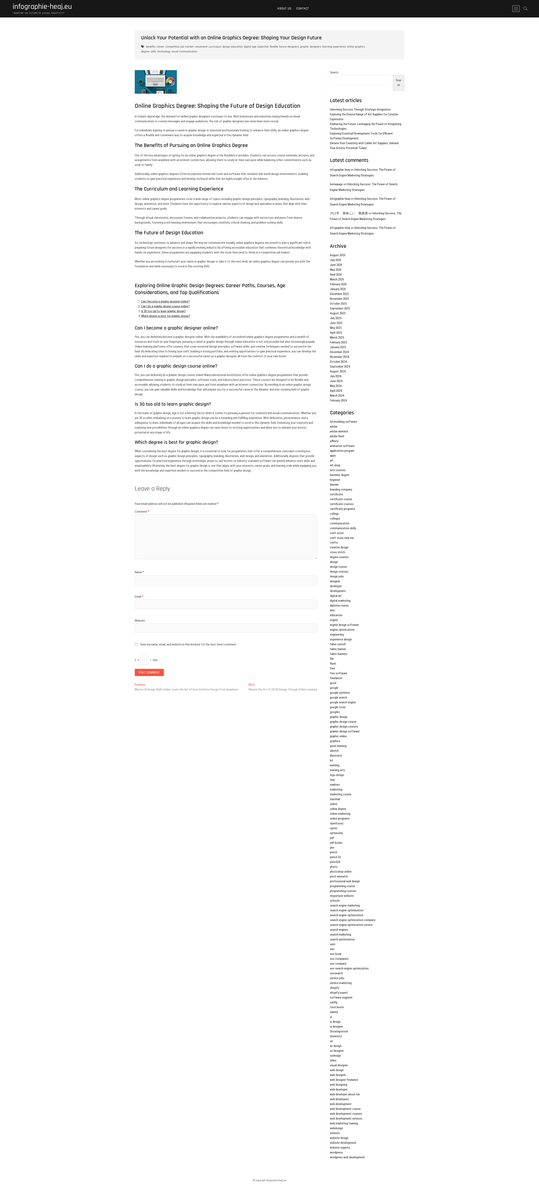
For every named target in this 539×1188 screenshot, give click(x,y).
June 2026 (336, 265)
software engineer (341, 997)
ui (331, 1017)
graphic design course (343, 722)
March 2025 (337, 337)
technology (163, 51)
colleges (335, 518)
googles (335, 712)
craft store (337, 533)
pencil (333, 852)
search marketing (340, 934)
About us (284, 8)
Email (139, 597)
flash (333, 663)
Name (139, 572)
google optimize (340, 693)
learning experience (334, 47)
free (332, 668)
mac (332, 780)
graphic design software (345, 731)
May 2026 (336, 270)
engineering (337, 634)
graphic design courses (344, 726)
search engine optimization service (351, 925)
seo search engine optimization (349, 968)
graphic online (338, 736)
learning (334, 765)
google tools (338, 707)
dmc (332, 610)
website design (339, 1138)
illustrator (336, 755)
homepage (336, 184)
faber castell (338, 644)
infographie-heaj (340, 170)
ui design (335, 1022)
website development (343, 1143)
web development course (345, 1109)
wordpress (336, 1152)
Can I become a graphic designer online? (165, 301)
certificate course (341, 499)
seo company (338, 963)
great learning (338, 746)
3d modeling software (343, 422)
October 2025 (338, 303)
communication (339, 523)
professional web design (345, 881)
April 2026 (336, 274)
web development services (346, 1118)
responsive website (342, 896)
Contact (302, 8)
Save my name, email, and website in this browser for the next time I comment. (188, 644)
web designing (338, 1085)
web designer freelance (344, 1080)
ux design (336, 1046)
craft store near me (342, 538)
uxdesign (335, 1055)
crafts (334, 542)
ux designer (337, 1051)
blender (334, 485)
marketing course (340, 794)
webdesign (336, 1128)
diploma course (339, 605)
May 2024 (336, 386)
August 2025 (338, 313)
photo (334, 867)
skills (153, 51)
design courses (339, 571)
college (334, 514)
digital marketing (340, 601)
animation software (342, 446)
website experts (340, 1147)
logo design (337, 775)
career (160, 47)
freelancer (336, 678)
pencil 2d (335, 857)
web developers (339, 1099)
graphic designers (310, 47)
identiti (334, 751)
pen (332, 847)
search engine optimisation (346, 910)
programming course (342, 886)
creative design (339, 547)
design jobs (337, 576)
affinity (334, 441)
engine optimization (342, 630)
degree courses (339, 557)
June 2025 (336, 323)
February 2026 (338, 284)
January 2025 (338, 347)
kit (331, 760)
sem (332, 944)
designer (335, 581)
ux (331, 1041)
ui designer (336, 1026)
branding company (341, 489)
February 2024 (338, 400)
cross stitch (337, 552)
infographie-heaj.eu (42, 6)
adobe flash (337, 436)
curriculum (215, 47)
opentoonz (337, 823)
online (333, 804)
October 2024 (338, 362)
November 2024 (339, 357)
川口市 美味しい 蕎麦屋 (349, 213)
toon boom (337, 1007)
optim (333, 828)
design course (338, 567)
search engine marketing (345, 905)
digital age (250, 47)
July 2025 (335, 318)
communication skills (343, 528)
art (332, 460)
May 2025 (336, 328)
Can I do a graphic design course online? (165, 306)
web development (341, 1104)
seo (332, 949)
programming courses (343, 891)
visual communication (184, 51)
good (333, 683)
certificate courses (342, 504)
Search (334, 72)
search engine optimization (346, 915)
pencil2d (335, 862)
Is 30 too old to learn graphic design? (163, 311)
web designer (338, 1075)
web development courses (346, 1114)
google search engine (343, 702)
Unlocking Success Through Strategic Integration (360, 109)
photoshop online (341, 871)
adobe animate (339, 431)
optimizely (336, 833)
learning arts (337, 770)
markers (335, 785)
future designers (289, 47)
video (333, 1060)
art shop (335, 465)
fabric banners (338, 654)
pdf (332, 838)
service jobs (337, 978)
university (336, 1036)
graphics (335, 741)
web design (337, 1070)
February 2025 (338, 342)
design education (232, 47)
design (334, 562)
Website (140, 621)
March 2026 (337, 279)
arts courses (338, 470)
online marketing (340, 814)
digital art (336, 596)
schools (335, 901)
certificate (336, 494)
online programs (340, 818)
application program (342, 451)
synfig (333, 1002)
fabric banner (338, 649)
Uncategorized (339, 1031)
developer (336, 586)
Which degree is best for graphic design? (165, 316)
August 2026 (338, 255)
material (335, 799)
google (334, 688)
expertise (263, 47)
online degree (338, 809)
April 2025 (336, 333)
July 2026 (335, 260)
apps (333, 455)
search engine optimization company (352, 920)
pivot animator (339, 876)
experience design (341, 639)
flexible (274, 47)
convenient (201, 47)
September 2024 (340, 366)
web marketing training (344, 1123)
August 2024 (338, 371)
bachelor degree (339, 475)
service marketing (341, 983)
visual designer (339, 1065)
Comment (142, 511)
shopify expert (339, 993)
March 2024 (337, 395)
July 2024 (335, 376)
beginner (335, 480)
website (335, 1133)
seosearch (336, 973)
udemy (334, 1012)
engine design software (344, 625)
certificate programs (342, 509)
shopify (334, 988)
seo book (336, 954)
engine (334, 620)
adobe (334, 426)
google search (338, 697)
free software (338, 673)
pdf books (336, 843)
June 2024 (336, 381)
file (332, 659)
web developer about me (345, 1094)
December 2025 (339, 294)
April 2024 (336, 391)
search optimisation (342, 939)
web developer (338, 1089)
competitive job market (179, 47)
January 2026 (338, 289)
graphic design (338, 717)
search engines (339, 930)
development (338, 591)
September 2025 (340, 308)
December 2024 (339, 352)
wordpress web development (347, 1157)
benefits (151, 47)
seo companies (339, 959)
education (336, 615)
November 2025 (339, 299)
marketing (336, 789)
